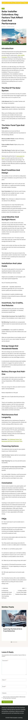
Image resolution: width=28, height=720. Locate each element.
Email (4, 686)
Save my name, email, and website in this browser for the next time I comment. (14, 697)
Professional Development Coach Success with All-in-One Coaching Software (7, 593)
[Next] (24, 625)
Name (4, 680)
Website (4, 693)
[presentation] (14, 618)
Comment (5, 660)
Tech (3, 8)
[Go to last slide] (4, 625)
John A (4, 26)
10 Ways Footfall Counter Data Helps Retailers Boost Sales (20, 591)
